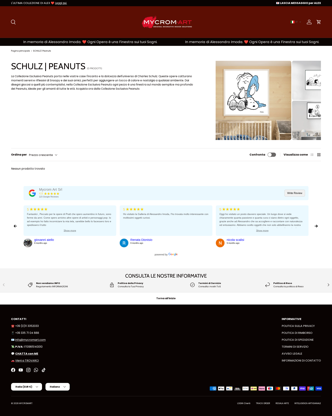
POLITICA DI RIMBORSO (297, 333)
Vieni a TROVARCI (27, 361)
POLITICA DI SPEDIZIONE (298, 340)
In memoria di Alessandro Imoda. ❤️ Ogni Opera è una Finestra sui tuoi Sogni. (81, 41)
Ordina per (19, 155)
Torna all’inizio (166, 298)
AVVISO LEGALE (292, 354)
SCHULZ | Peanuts (42, 50)
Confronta (257, 155)
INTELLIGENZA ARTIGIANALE (307, 403)
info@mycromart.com (30, 340)
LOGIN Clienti (243, 403)
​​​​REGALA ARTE (282, 403)
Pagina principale (20, 50)
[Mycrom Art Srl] (32, 193)
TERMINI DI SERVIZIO (295, 347)
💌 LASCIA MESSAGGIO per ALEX (298, 3)
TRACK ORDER (263, 403)
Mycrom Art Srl (50, 189)
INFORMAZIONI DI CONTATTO (301, 361)
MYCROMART (26, 403)
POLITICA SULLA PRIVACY (298, 326)
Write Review (294, 193)
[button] (296, 22)
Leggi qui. (61, 3)
